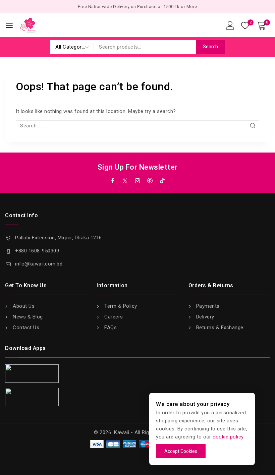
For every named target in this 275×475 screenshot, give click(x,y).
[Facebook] (112, 180)
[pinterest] (150, 180)
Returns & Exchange (219, 327)
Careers (113, 317)
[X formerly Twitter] (125, 180)
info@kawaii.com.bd (38, 264)
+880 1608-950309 (37, 251)
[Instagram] (137, 180)
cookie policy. (228, 437)
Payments (208, 306)
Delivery (205, 317)
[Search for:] (137, 126)
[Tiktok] (162, 180)
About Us (24, 306)
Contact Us (26, 327)
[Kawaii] (27, 25)
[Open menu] (9, 25)
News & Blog (28, 317)
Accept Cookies (180, 451)
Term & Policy (120, 306)
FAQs (110, 327)
